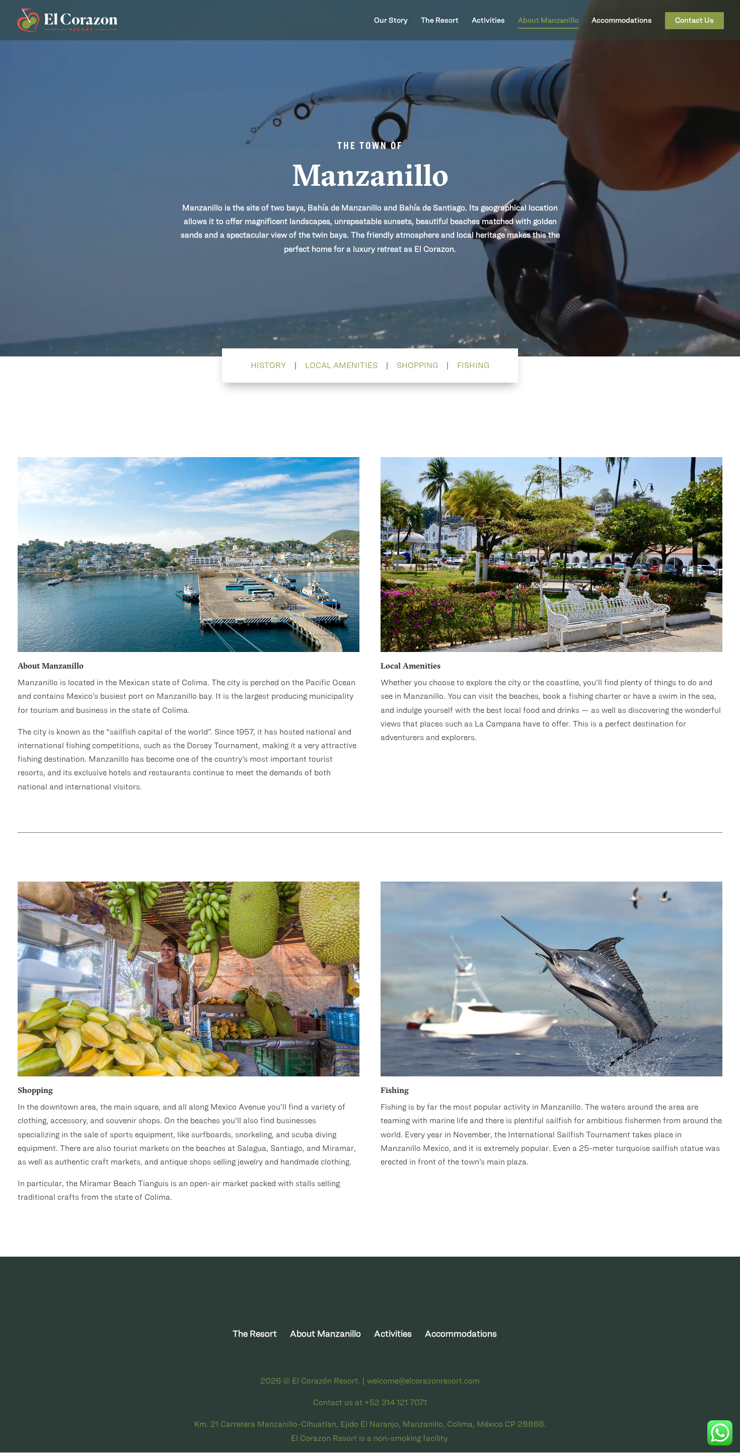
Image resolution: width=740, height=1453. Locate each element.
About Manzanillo (548, 20)
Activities (488, 20)
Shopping (417, 365)
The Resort (440, 20)
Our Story (391, 20)
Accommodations (621, 20)
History (268, 365)
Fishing (473, 365)
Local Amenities (341, 365)
